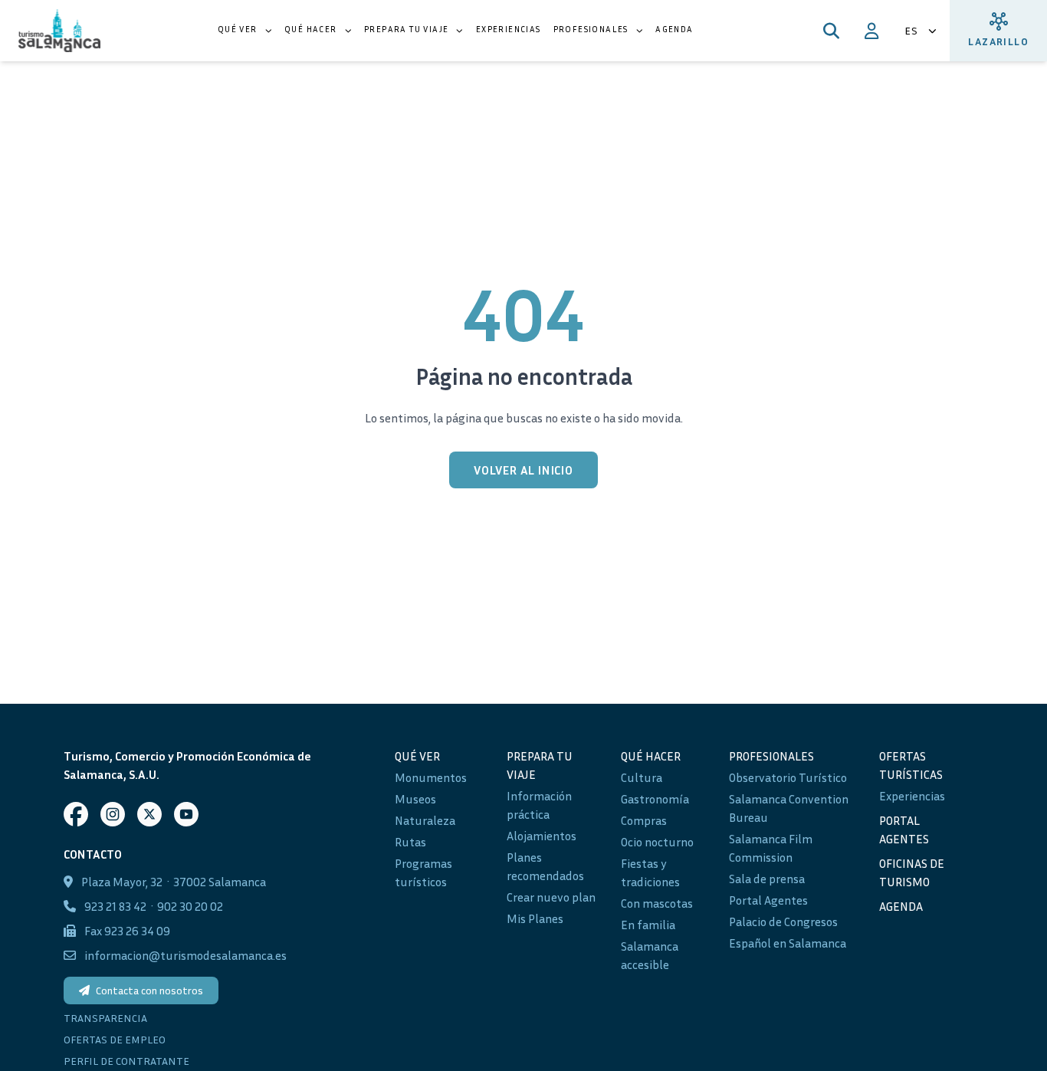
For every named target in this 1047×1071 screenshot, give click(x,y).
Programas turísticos (423, 872)
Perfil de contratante (126, 1060)
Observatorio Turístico (788, 777)
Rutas (410, 841)
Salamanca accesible (649, 955)
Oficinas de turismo (911, 872)
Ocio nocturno (657, 841)
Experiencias (912, 795)
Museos (415, 799)
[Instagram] (112, 814)
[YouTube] (186, 814)
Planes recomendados (545, 866)
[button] (245, 30)
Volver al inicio (523, 470)
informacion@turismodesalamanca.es (185, 955)
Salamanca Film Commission (770, 848)
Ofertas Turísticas (911, 765)
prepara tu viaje (540, 765)
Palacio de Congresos (783, 921)
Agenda (901, 906)
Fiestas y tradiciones (650, 872)
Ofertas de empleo (115, 1039)
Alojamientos (541, 835)
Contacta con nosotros (149, 990)
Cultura (641, 777)
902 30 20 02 (190, 906)
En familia (648, 924)
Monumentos (431, 777)
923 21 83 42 (115, 906)
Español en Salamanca (787, 943)
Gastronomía (655, 799)
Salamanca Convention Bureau (788, 808)
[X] (149, 814)
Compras (644, 820)
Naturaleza (425, 820)
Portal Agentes (768, 900)
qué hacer (651, 756)
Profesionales (771, 756)
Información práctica (539, 805)
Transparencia (105, 1017)
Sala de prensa (767, 878)
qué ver (417, 756)
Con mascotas (657, 903)
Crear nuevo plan (551, 897)
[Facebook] (76, 814)
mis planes (535, 918)
